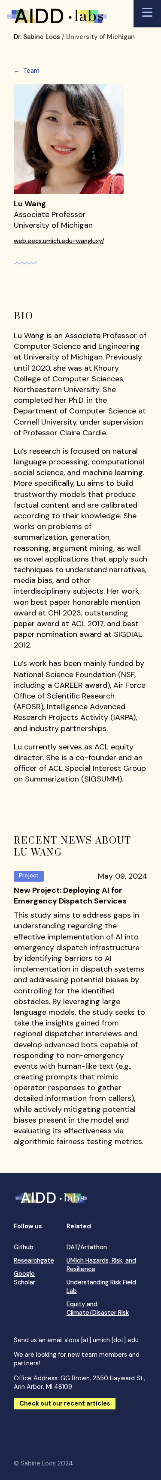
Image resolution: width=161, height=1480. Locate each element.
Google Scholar (24, 1278)
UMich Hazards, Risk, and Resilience (101, 1265)
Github (23, 1247)
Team (26, 70)
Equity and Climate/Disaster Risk (98, 1308)
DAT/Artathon (87, 1247)
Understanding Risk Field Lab (101, 1286)
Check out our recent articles (64, 1403)
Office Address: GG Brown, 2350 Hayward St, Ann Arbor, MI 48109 (79, 1382)
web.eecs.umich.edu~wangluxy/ (59, 241)
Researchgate (34, 1260)
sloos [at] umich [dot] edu (101, 1340)
